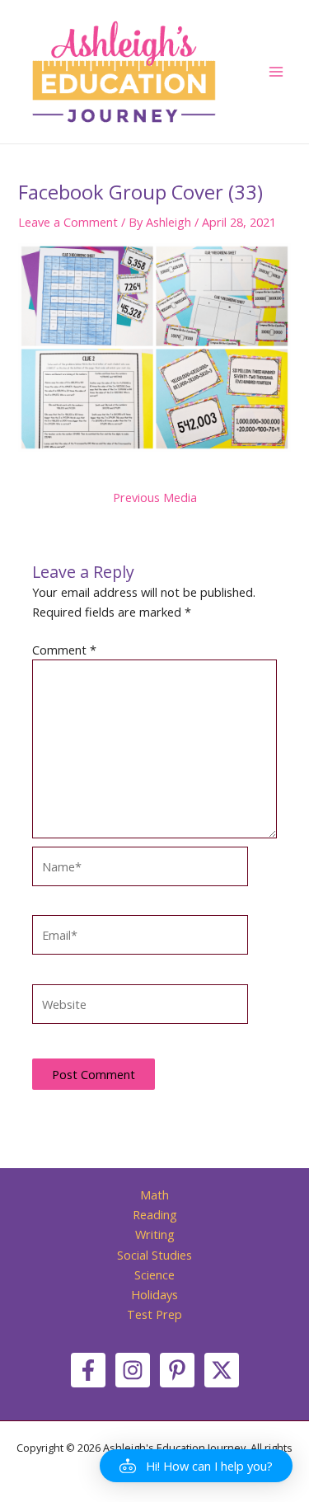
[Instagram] (132, 1370)
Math (154, 1194)
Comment (64, 649)
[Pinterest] (177, 1370)
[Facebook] (88, 1370)
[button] (196, 1465)
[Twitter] (221, 1370)
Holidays (154, 1294)
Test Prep (154, 1314)
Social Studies (154, 1254)
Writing (155, 1234)
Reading (155, 1214)
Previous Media (155, 497)
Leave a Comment (68, 222)
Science (154, 1274)
